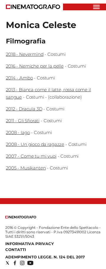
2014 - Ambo (19, 78)
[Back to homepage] (20, 217)
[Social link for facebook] (15, 263)
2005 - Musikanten (26, 168)
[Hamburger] (96, 7)
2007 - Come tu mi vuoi (31, 156)
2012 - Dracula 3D (24, 109)
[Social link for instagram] (22, 263)
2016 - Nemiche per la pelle (35, 66)
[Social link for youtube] (30, 263)
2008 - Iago (18, 132)
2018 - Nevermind (25, 54)
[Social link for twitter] (7, 263)
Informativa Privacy (29, 243)
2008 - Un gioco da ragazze (35, 144)
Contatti (15, 249)
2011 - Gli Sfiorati (22, 120)
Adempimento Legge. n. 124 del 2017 (45, 257)
